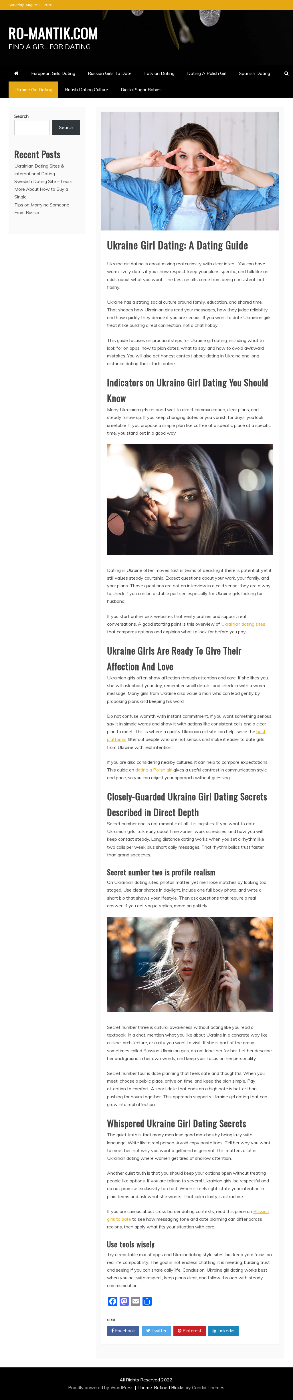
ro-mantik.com (53, 32)
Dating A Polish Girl (206, 73)
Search (21, 116)
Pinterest (191, 1330)
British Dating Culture (86, 89)
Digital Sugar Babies (141, 89)
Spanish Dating (254, 73)
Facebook (124, 1330)
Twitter (158, 1330)
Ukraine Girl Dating (33, 89)
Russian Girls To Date (110, 73)
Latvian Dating (159, 73)
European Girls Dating (53, 73)
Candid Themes (208, 1387)
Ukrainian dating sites (243, 624)
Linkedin (225, 1330)
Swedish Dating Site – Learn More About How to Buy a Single (43, 189)
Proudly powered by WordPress (101, 1387)
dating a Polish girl (153, 770)
